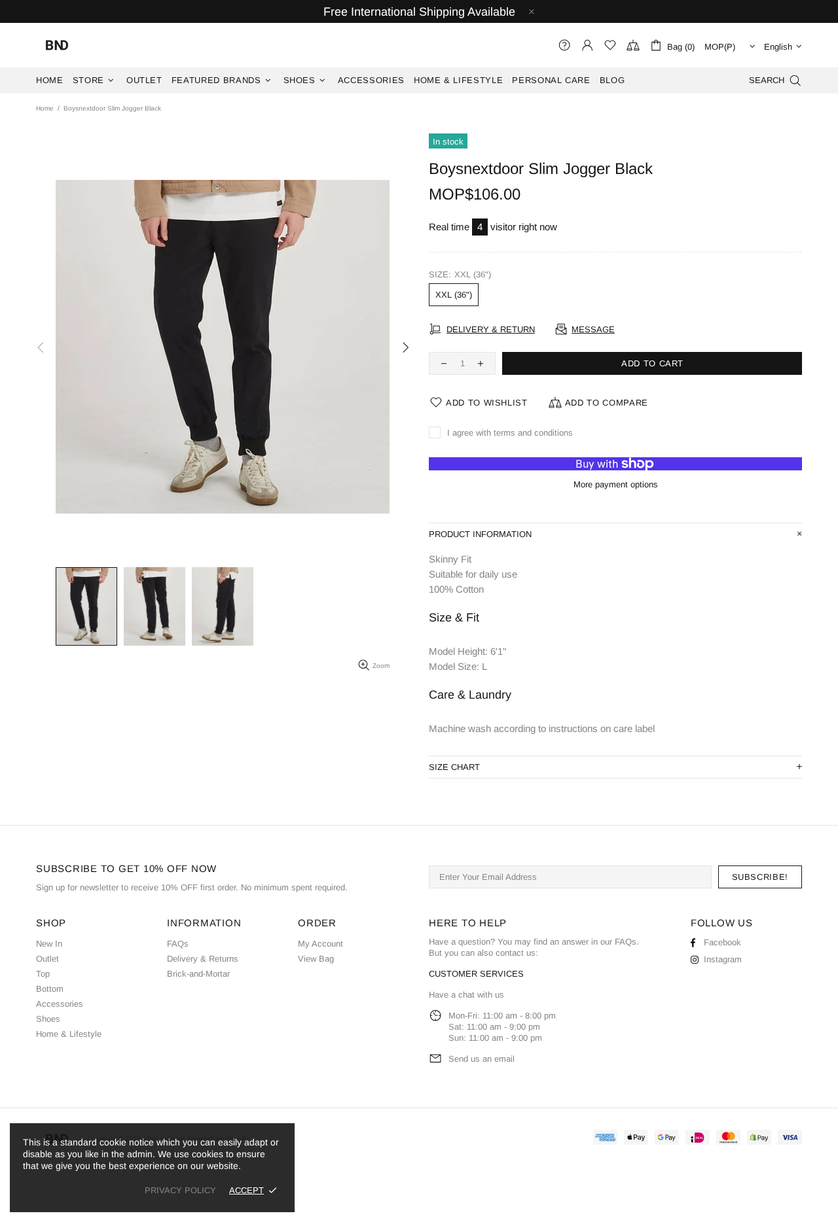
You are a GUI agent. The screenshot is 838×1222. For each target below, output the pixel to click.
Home (45, 108)
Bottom (50, 989)
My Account (320, 944)
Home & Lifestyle (68, 1034)
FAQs (178, 944)
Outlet (47, 959)
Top (43, 974)
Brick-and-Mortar (198, 974)
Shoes (48, 1019)
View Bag (316, 959)
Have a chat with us (466, 995)
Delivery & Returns (202, 959)
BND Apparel (57, 45)
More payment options (616, 484)
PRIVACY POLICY (180, 1190)
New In (49, 944)
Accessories (59, 1004)
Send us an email (481, 1059)
